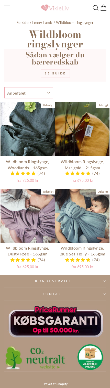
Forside (22, 22)
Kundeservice (53, 281)
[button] (24, 173)
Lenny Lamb (42, 22)
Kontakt (53, 294)
